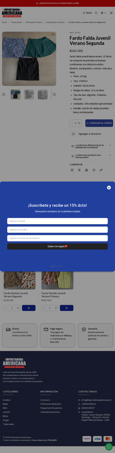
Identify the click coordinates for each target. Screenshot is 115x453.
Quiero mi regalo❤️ (58, 246)
